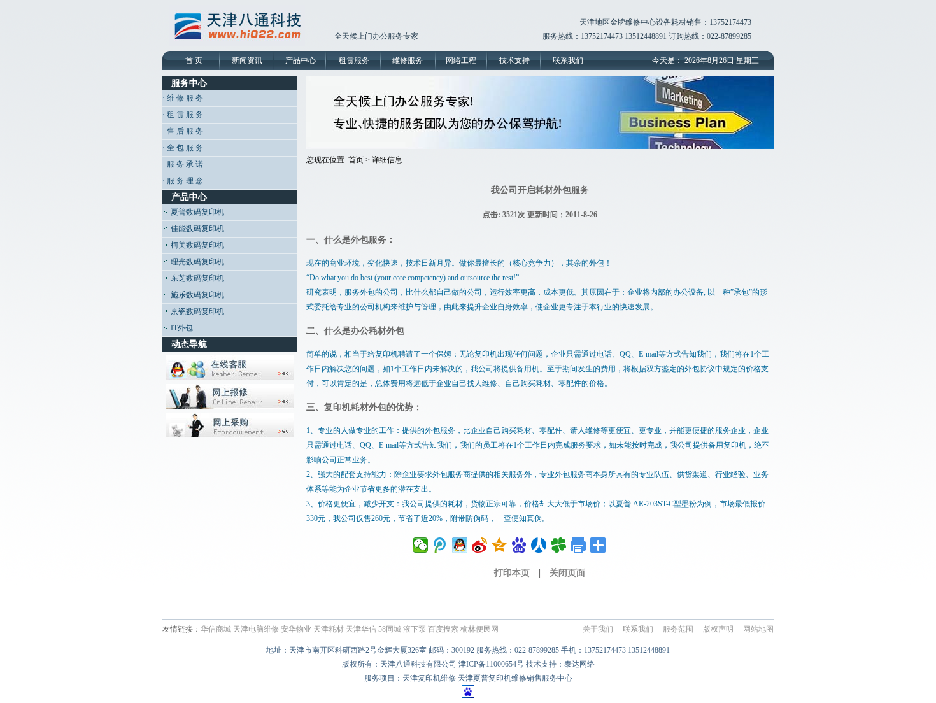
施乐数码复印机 (196, 294)
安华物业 (296, 629)
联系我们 (568, 60)
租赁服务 (354, 60)
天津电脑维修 (256, 629)
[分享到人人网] (539, 545)
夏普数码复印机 (196, 212)
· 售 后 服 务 (182, 131)
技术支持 (514, 60)
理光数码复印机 (196, 261)
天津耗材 (328, 629)
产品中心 (300, 60)
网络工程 (461, 60)
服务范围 (678, 629)
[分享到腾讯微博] (440, 545)
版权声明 (718, 629)
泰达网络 (579, 664)
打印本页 (512, 573)
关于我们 (598, 629)
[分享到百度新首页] (519, 545)
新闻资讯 (247, 60)
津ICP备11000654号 (491, 664)
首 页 (193, 60)
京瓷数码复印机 (196, 311)
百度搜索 (443, 629)
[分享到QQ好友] (460, 545)
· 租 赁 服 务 (182, 114)
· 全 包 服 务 (182, 147)
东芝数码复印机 (196, 278)
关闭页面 (567, 573)
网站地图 (758, 629)
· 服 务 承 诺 (182, 164)
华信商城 (216, 629)
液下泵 (414, 629)
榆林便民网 (479, 629)
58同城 (389, 629)
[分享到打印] (578, 545)
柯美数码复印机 (196, 245)
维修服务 (407, 60)
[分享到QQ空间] (499, 545)
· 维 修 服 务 (182, 98)
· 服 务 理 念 (182, 180)
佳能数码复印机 (196, 228)
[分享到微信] (421, 545)
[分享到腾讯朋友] (559, 545)
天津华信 (361, 629)
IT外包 (181, 327)
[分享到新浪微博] (480, 545)
